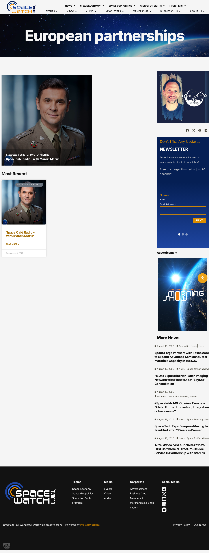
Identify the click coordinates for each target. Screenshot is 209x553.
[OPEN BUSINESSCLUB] (180, 11)
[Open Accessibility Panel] (202, 278)
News (68, 5)
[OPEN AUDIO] (95, 11)
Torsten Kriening (39, 155)
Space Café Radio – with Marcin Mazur (32, 159)
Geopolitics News (187, 346)
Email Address (168, 204)
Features (161, 396)
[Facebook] (187, 130)
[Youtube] (200, 130)
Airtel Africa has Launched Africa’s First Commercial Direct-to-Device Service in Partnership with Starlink (180, 449)
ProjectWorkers (90, 524)
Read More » (12, 244)
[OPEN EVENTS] (57, 11)
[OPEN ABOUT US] (204, 11)
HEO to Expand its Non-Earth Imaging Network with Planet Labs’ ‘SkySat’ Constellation (181, 380)
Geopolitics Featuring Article (182, 396)
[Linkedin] (206, 130)
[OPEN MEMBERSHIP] (150, 11)
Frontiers (176, 5)
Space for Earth (151, 5)
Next (199, 220)
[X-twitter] (194, 130)
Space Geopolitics (120, 5)
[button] (6, 546)
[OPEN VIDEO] (76, 11)
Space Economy (90, 5)
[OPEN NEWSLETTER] (123, 11)
